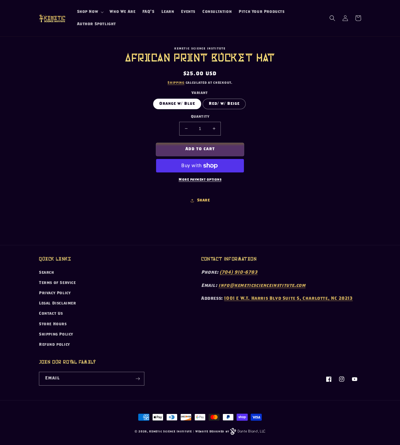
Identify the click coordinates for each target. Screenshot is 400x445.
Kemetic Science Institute (170, 432)
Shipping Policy (56, 334)
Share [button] (203, 200)
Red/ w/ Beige (224, 104)
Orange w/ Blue (177, 104)
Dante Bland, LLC (251, 431)
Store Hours (53, 324)
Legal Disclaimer (57, 303)
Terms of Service (57, 283)
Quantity (200, 117)
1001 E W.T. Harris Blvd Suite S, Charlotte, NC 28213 (288, 299)
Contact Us (51, 314)
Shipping (175, 82)
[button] (89, 12)
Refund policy (54, 345)
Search (46, 273)
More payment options (200, 179)
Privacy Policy (55, 293)
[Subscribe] (137, 379)
